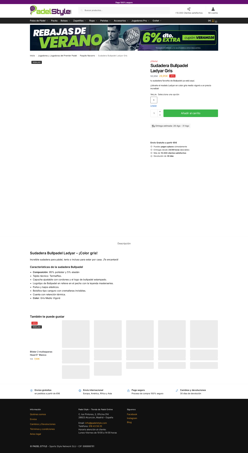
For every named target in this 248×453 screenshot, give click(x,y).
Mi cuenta (213, 13)
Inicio (32, 55)
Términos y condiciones (42, 429)
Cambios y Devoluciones (42, 424)
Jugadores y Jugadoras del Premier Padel (57, 55)
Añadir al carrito (190, 113)
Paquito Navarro (87, 55)
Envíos (33, 419)
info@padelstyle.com (96, 423)
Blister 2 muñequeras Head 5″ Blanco (41, 353)
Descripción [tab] (124, 243)
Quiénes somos (38, 414)
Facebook (132, 414)
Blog (129, 422)
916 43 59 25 (95, 426)
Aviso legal (35, 434)
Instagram (132, 418)
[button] (213, 21)
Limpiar (153, 106)
